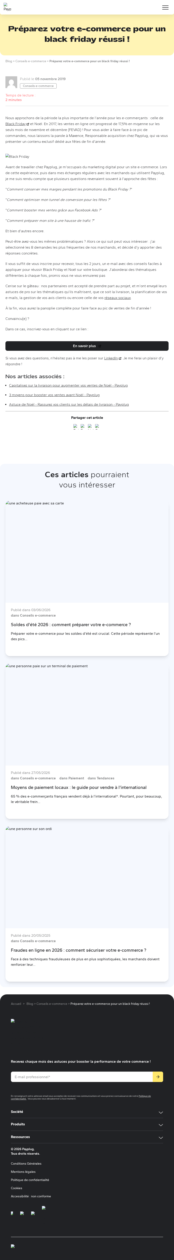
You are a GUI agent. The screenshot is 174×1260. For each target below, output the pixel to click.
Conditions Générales (26, 1164)
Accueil (16, 1004)
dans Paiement (71, 778)
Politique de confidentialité (30, 1180)
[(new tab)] (12, 1215)
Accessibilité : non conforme (31, 1196)
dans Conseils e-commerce (33, 615)
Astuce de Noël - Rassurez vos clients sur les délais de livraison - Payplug (69, 404)
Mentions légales (23, 1172)
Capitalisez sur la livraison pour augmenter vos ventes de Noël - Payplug (68, 385)
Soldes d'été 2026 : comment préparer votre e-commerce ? (71, 624)
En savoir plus (88, 347)
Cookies (16, 1188)
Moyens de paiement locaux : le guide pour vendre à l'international (79, 787)
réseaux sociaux (117, 298)
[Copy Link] (98, 427)
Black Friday (17, 124)
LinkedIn (112, 358)
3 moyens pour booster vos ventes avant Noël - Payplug (54, 395)
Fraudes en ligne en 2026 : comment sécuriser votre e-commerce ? (78, 950)
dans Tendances (101, 778)
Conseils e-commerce (38, 86)
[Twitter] (76, 427)
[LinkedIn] (90, 427)
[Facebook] (83, 427)
